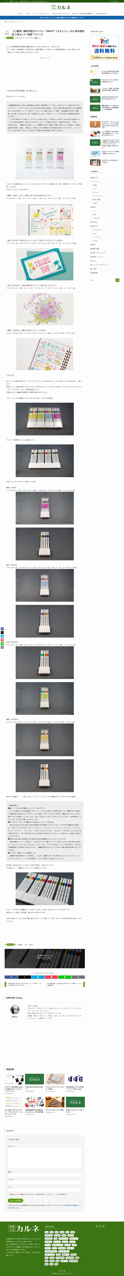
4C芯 (46, 1232)
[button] (11, 977)
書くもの (95, 178)
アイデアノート (63, 1239)
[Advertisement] (45, 72)
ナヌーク (47, 1248)
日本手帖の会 (60, 1258)
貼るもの (95, 226)
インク (95, 189)
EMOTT (31, 944)
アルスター (48, 1242)
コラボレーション (58, 1245)
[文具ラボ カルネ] (62, 7)
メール (10, 1179)
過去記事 (95, 273)
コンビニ (67, 1245)
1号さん (15, 1017)
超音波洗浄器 (73, 1261)
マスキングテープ (98, 230)
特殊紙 (52, 1261)
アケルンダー (74, 1239)
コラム (94, 261)
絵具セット (64, 1261)
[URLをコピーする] (78, 977)
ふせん (95, 233)
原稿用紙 (73, 1255)
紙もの (94, 207)
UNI (26, 944)
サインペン (10, 38)
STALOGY (70, 1235)
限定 (51, 1264)
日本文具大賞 (70, 1258)
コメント (11, 1146)
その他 (95, 203)
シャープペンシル (98, 196)
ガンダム (65, 1242)
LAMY (72, 1232)
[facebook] (110, 1)
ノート (95, 211)
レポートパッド (49, 1255)
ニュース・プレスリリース (100, 265)
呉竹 (46, 1258)
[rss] (115, 1)
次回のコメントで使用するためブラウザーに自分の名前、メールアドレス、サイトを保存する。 (39, 1194)
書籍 (77, 1258)
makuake (57, 1235)
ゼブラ (74, 1245)
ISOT (67, 1232)
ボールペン (96, 192)
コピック (47, 1245)
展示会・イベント (97, 257)
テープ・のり (96, 237)
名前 (10, 1172)
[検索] (118, 1)
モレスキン (62, 1248)
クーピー (72, 1242)
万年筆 (95, 185)
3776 (51, 1232)
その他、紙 (96, 218)
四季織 (52, 1258)
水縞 (46, 1261)
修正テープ (65, 1255)
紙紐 (57, 1261)
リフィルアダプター (51, 1251)
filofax (62, 1232)
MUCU (64, 1235)
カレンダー (57, 1242)
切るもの (95, 222)
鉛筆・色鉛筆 (97, 200)
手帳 (94, 214)
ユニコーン (70, 1248)
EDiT (56, 1232)
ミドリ (54, 1248)
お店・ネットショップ (99, 253)
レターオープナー (64, 1251)
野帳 (46, 1264)
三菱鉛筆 (20, 944)
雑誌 (56, 1264)
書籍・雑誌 (95, 249)
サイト (10, 1187)
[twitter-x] (113, 1)
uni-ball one (48, 1239)
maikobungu (48, 1235)
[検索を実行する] (117, 280)
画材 (93, 245)
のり (55, 1239)
